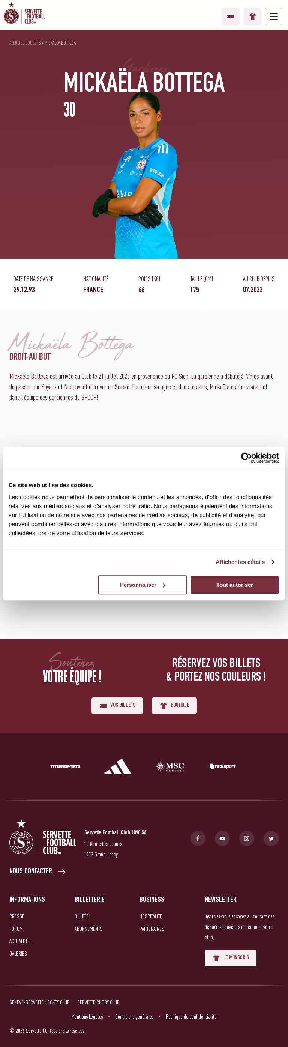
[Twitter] (271, 838)
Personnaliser (138, 585)
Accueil (15, 43)
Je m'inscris (236, 958)
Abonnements (88, 928)
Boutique (253, 16)
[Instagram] (246, 838)
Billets (82, 916)
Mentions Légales (87, 1016)
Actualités (20, 941)
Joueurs (33, 43)
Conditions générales (134, 1016)
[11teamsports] (65, 768)
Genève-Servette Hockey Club (39, 1002)
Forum (16, 928)
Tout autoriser (234, 585)
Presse (16, 916)
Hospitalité (151, 916)
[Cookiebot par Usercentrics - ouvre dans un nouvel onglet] (246, 458)
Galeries (18, 953)
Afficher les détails (240, 562)
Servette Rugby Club (98, 1002)
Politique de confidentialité (191, 1016)
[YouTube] (222, 838)
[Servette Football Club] (43, 838)
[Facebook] (198, 838)
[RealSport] (223, 768)
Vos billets (231, 16)
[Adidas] (118, 768)
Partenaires (152, 928)
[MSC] (170, 768)
